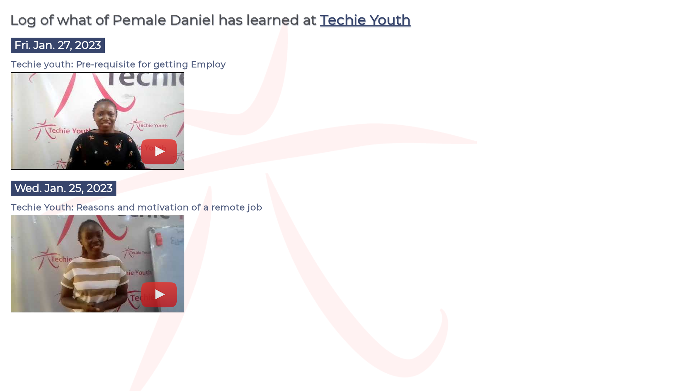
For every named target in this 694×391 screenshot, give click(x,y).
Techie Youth (365, 19)
